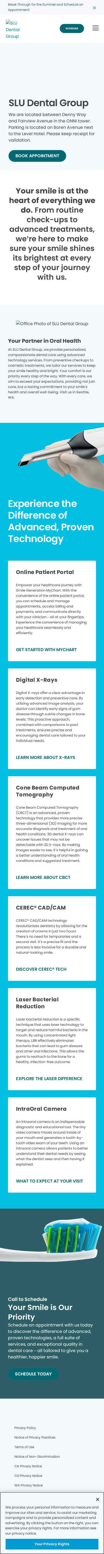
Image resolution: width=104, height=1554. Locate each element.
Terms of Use (24, 1447)
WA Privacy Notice (28, 1485)
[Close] (97, 1499)
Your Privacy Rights (52, 1544)
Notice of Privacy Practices (34, 1437)
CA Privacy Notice (28, 1466)
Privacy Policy (25, 1427)
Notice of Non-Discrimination (37, 1456)
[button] (96, 28)
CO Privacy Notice (28, 1475)
